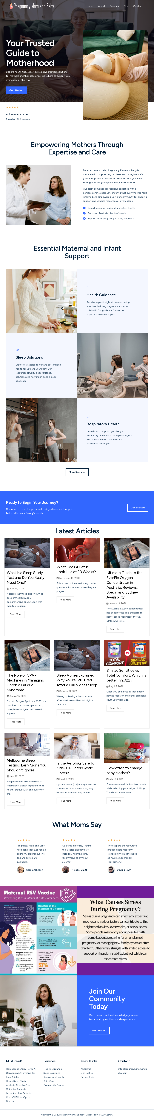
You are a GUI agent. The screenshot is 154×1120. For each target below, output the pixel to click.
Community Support (54, 1085)
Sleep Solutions (51, 1073)
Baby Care (48, 1081)
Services (114, 6)
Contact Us (87, 1073)
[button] (77, 472)
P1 (99, 1115)
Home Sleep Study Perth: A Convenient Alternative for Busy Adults (20, 1072)
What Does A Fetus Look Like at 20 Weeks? (76, 569)
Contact (138, 6)
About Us (86, 1068)
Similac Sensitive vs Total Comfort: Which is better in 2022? (126, 675)
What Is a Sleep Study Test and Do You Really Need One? (25, 577)
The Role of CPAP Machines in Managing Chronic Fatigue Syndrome (25, 682)
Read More (15, 614)
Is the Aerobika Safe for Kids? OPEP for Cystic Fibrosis (76, 768)
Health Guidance (52, 1068)
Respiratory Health (53, 1077)
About (101, 6)
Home (89, 6)
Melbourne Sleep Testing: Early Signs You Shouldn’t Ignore (26, 765)
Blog (126, 6)
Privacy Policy (88, 1077)
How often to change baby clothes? (124, 770)
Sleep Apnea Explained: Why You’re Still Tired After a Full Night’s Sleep (77, 680)
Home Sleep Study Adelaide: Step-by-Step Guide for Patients (18, 1085)
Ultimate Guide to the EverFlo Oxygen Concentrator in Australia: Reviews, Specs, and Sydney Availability (124, 585)
